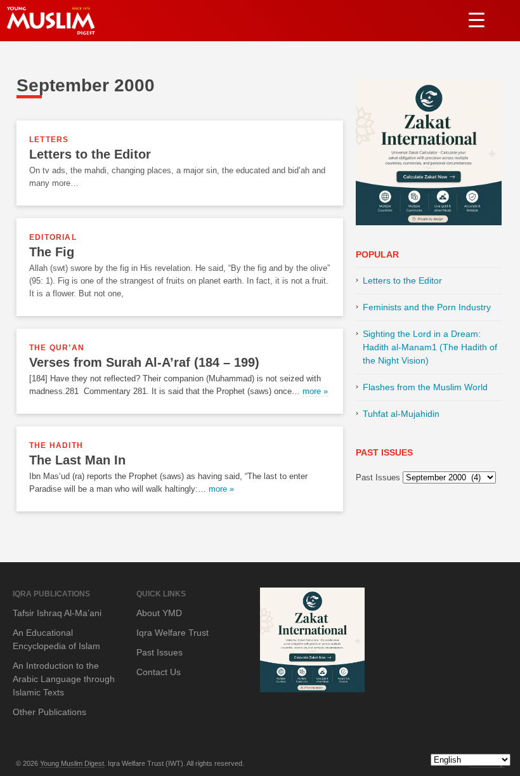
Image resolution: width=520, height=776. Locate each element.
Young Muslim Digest (72, 763)
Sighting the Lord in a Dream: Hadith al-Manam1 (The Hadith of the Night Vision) (430, 347)
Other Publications (49, 712)
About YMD (159, 613)
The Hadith (56, 445)
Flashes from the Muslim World (425, 387)
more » (315, 391)
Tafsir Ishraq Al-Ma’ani (57, 613)
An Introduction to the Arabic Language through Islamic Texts (64, 679)
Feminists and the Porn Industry (427, 307)
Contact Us (158, 672)
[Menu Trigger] (476, 19)
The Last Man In (77, 460)
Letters (48, 139)
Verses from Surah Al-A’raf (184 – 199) (144, 362)
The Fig (51, 252)
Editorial (53, 237)
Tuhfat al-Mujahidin (401, 414)
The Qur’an (56, 347)
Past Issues (378, 477)
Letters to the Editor (90, 154)
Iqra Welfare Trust (172, 633)
